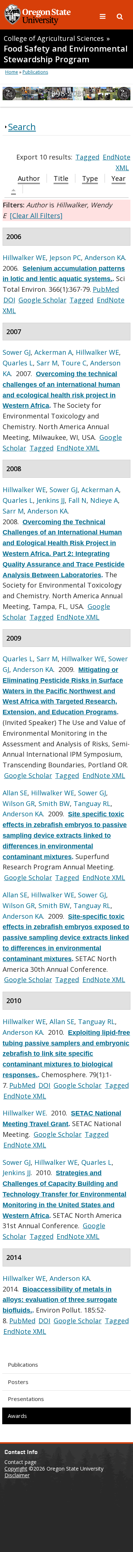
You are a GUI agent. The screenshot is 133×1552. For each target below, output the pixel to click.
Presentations (26, 1398)
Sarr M (47, 362)
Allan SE (15, 792)
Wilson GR (19, 803)
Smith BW (54, 803)
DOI (9, 299)
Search (22, 126)
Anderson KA (105, 257)
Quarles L (18, 362)
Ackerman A (53, 352)
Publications (23, 1364)
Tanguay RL (92, 803)
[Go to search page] (120, 16)
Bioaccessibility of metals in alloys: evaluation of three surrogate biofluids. (60, 1300)
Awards (17, 1415)
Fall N (77, 500)
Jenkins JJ (51, 500)
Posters (18, 1381)
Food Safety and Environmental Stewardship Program (65, 53)
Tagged (87, 157)
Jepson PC (65, 257)
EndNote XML (78, 448)
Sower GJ (17, 352)
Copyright (15, 1468)
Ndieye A (104, 500)
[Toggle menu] (103, 16)
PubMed (106, 289)
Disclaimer (17, 1475)
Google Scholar (42, 299)
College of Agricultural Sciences (54, 38)
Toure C (73, 362)
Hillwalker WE (24, 257)
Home (11, 72)
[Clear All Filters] (36, 215)
